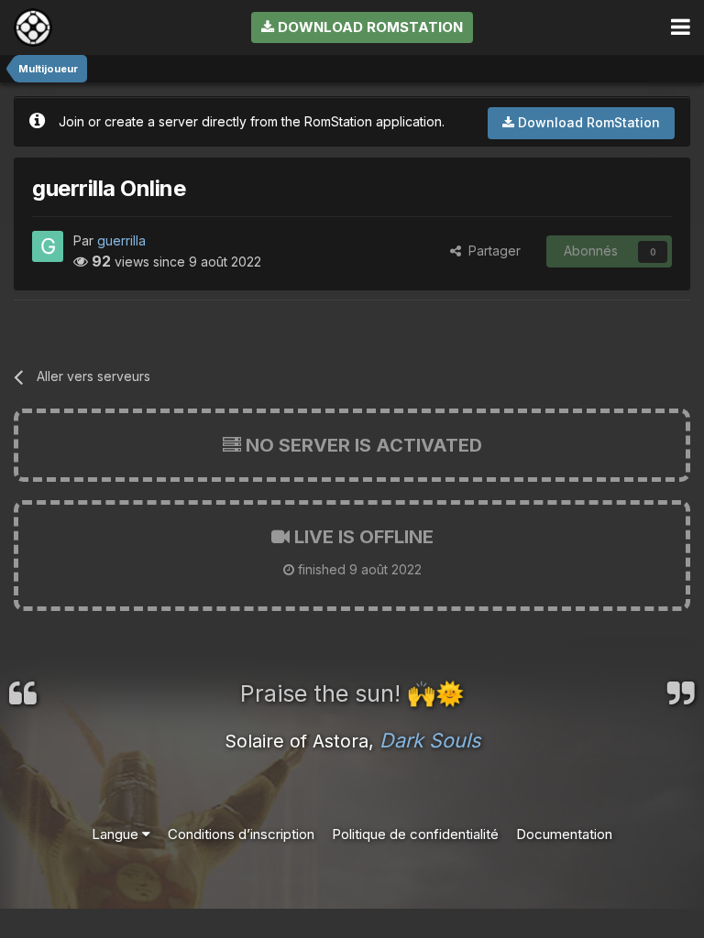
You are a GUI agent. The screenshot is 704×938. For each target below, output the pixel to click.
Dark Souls (430, 740)
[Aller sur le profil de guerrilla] (47, 246)
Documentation (564, 834)
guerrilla (121, 240)
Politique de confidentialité (415, 834)
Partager (491, 250)
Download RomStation (368, 27)
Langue (117, 834)
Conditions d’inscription (241, 834)
